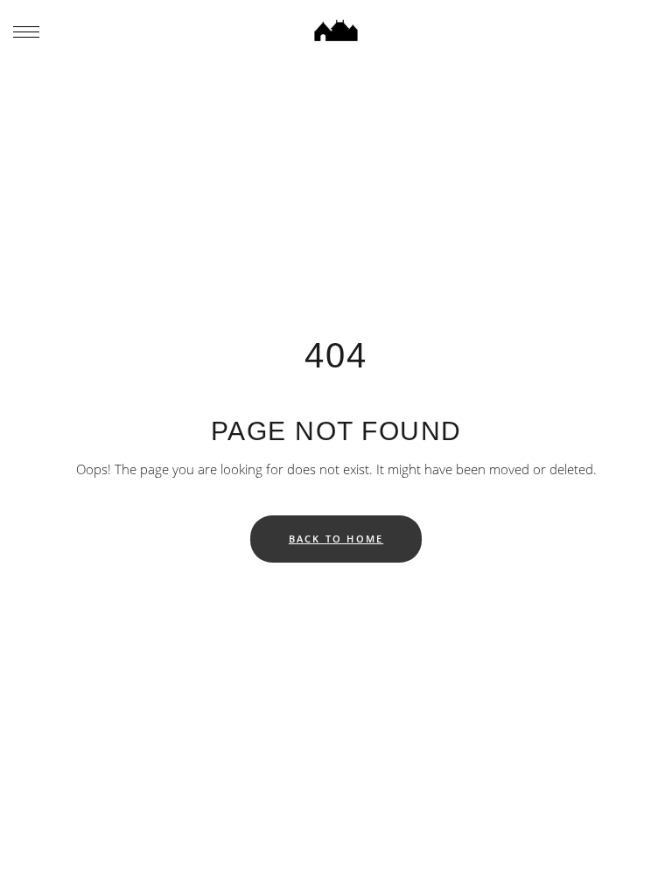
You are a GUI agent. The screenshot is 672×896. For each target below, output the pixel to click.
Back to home (336, 538)
